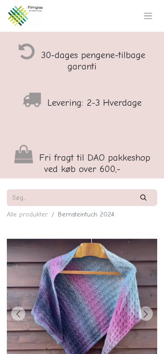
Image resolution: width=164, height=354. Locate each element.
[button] (18, 313)
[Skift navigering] (148, 15)
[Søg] (143, 197)
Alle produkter (27, 214)
